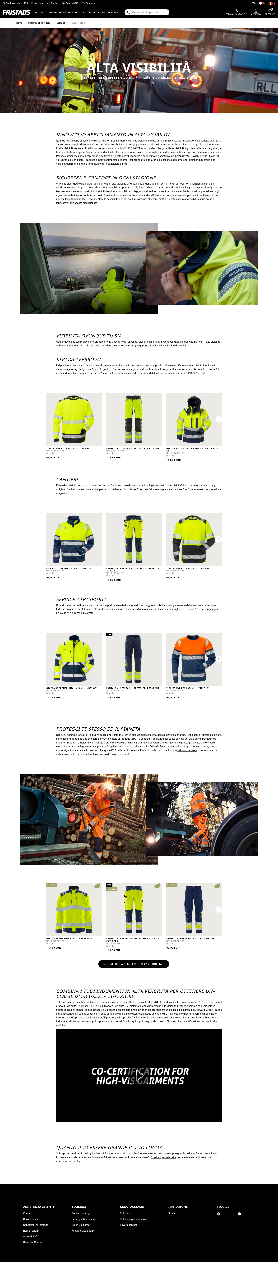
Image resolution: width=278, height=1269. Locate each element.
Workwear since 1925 (17, 3)
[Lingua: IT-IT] (272, 3)
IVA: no (255, 3)
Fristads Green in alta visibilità (129, 734)
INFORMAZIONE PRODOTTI (64, 12)
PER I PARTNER (110, 12)
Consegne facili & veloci (46, 3)
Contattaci (91, 3)
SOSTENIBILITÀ (90, 12)
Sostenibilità (72, 3)
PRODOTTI (41, 12)
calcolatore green (187, 750)
